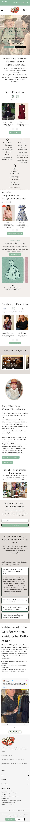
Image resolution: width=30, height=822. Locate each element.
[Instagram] (13, 731)
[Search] (23, 10)
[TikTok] (20, 731)
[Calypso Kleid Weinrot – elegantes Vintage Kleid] (22, 111)
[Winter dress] (8, 111)
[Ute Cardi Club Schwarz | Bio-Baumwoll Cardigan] (22, 322)
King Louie (5, 312)
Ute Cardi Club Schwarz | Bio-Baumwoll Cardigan (22, 334)
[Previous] (13, 129)
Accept (20, 819)
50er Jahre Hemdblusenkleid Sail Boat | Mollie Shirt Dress (22, 224)
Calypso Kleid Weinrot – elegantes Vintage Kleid (22, 123)
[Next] (17, 129)
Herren (17, 99)
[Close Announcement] (27, 3)
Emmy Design (13, 312)
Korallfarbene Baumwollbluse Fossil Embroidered (8, 224)
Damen (13, 99)
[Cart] (27, 10)
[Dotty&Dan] (14, 10)
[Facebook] (10, 731)
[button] (2, 10)
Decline (10, 819)
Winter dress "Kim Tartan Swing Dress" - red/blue (8, 123)
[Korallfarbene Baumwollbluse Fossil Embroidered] (8, 213)
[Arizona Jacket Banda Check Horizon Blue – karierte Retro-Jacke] (8, 322)
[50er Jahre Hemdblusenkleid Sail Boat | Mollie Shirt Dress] (21, 213)
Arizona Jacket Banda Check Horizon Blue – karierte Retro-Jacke (8, 334)
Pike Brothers (22, 312)
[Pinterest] (16, 731)
